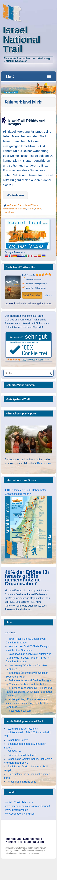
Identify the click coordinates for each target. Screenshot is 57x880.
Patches (22, 208)
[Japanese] (31, 256)
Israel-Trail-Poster (18, 740)
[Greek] (19, 256)
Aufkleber (12, 205)
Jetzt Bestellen (32, 295)
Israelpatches (10, 208)
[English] (7, 256)
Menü (10, 76)
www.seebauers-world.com (20, 813)
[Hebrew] (23, 256)
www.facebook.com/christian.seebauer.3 (27, 806)
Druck (21, 205)
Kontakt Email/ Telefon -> (19, 802)
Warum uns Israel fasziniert (23, 728)
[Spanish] (39, 256)
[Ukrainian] (44, 256)
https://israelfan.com (20, 710)
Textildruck (8, 212)
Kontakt (11, 841)
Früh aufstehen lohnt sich (22, 755)
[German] (15, 256)
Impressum (13, 838)
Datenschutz (31, 838)
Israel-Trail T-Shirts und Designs (26, 122)
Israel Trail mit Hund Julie (22, 781)
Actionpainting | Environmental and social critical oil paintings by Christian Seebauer (27, 703)
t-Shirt (38, 208)
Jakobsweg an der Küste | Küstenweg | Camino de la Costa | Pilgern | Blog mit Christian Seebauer (28, 658)
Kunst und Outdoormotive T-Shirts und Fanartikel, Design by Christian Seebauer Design (29, 692)
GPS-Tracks (14, 751)
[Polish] (35, 256)
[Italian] (27, 256)
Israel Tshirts (31, 205)
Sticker (30, 208)
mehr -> (47, 295)
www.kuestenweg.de (16, 810)
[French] (11, 256)
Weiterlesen (15, 195)
